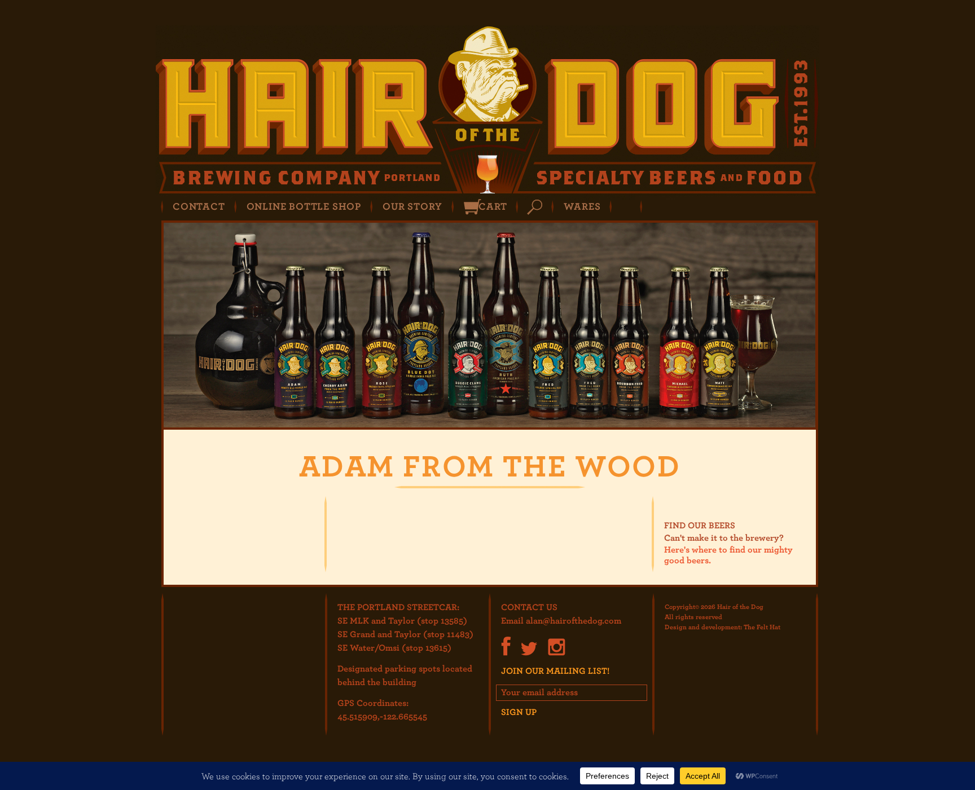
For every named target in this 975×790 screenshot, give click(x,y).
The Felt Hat (762, 626)
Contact (199, 206)
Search (534, 207)
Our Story (412, 206)
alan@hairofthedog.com (573, 620)
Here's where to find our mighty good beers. (728, 554)
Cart (492, 206)
